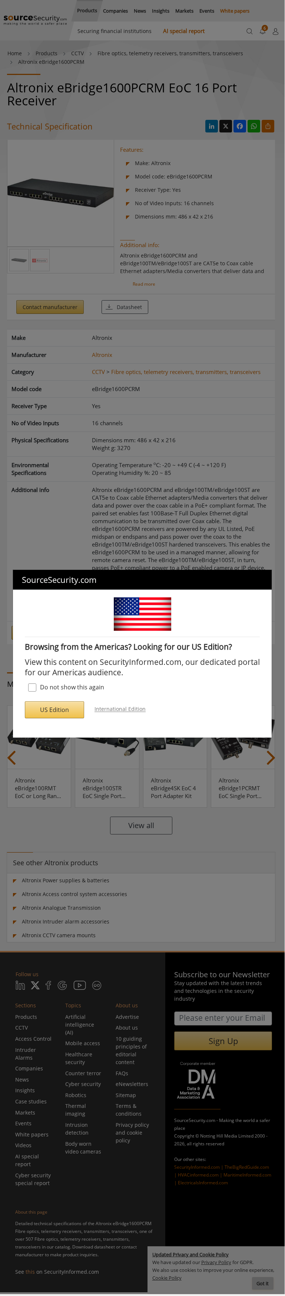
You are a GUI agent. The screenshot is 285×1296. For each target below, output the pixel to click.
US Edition (54, 710)
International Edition (120, 709)
